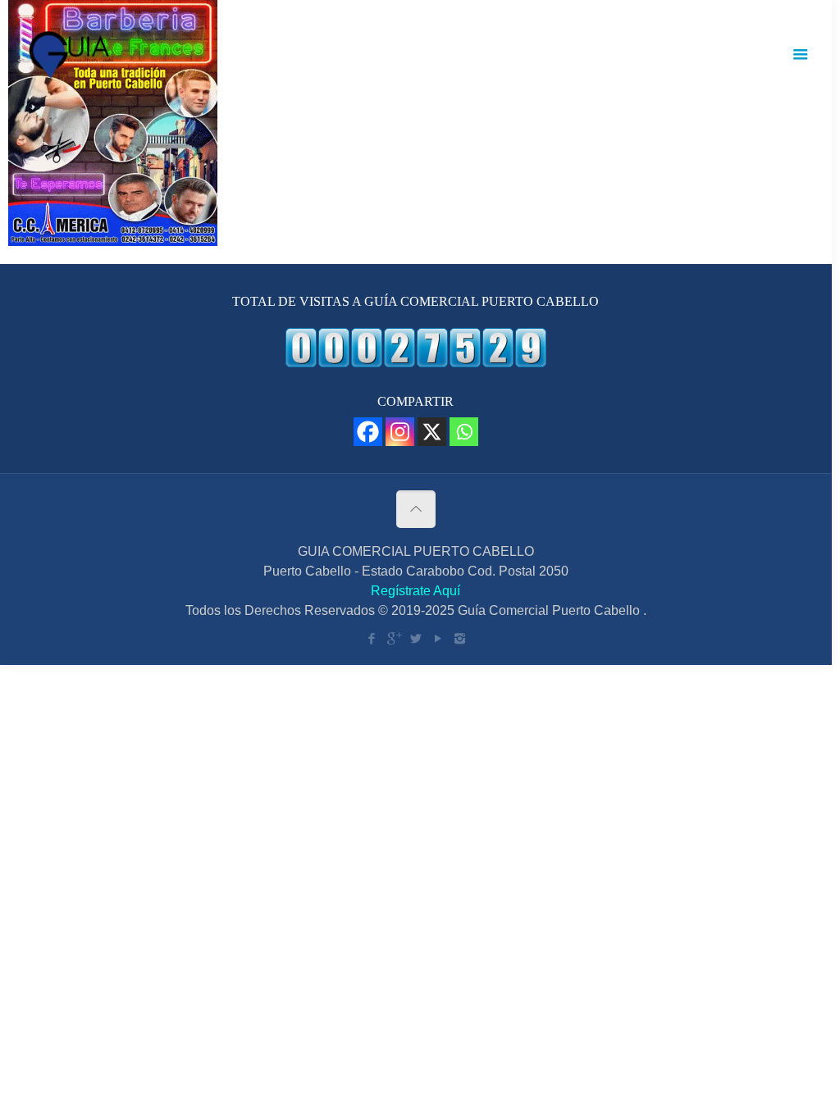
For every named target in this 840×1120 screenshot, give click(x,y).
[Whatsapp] (464, 431)
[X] (432, 431)
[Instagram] (400, 431)
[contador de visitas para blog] (416, 363)
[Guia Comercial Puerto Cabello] (73, 54)
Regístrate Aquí (415, 591)
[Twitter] (415, 638)
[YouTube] (437, 638)
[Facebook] (368, 431)
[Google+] (393, 638)
